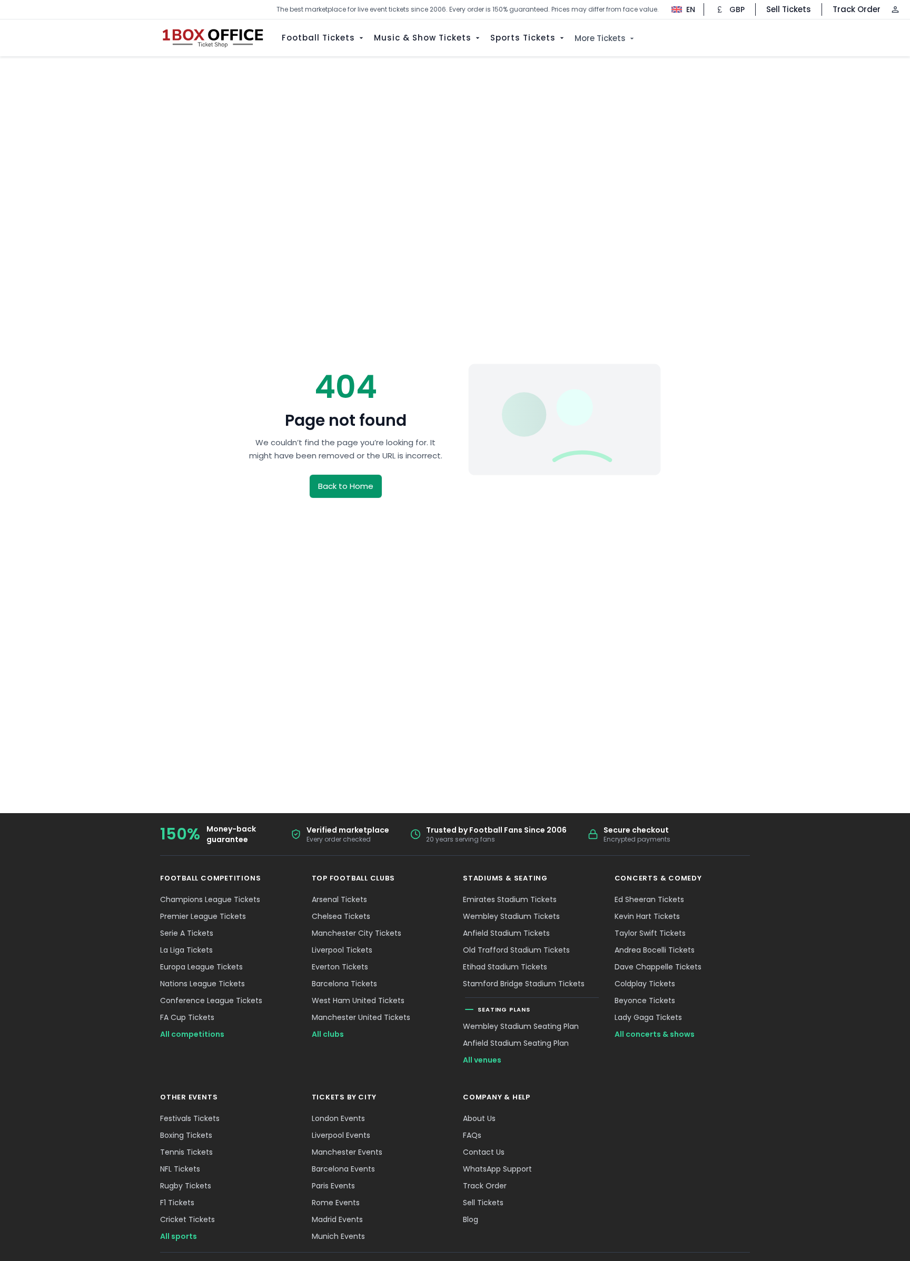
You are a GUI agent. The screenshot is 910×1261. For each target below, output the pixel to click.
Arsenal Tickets (339, 899)
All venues (482, 1060)
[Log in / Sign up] (895, 9)
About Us (479, 1118)
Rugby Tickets (185, 1185)
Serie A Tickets (186, 933)
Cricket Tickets (187, 1219)
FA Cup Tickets (187, 1017)
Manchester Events (347, 1152)
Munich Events (338, 1236)
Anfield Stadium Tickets (506, 933)
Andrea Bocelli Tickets (655, 950)
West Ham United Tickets (358, 1000)
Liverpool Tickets (342, 950)
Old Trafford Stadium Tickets (516, 950)
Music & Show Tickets (422, 37)
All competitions (192, 1034)
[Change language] (678, 9)
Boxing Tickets (186, 1135)
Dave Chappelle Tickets (658, 967)
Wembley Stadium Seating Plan (521, 1026)
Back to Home (345, 486)
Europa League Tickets (201, 967)
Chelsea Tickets (341, 916)
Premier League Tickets (203, 916)
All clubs (328, 1034)
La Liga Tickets (186, 950)
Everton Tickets (340, 967)
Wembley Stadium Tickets (511, 916)
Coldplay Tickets (645, 983)
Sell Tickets (788, 9)
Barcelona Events (343, 1169)
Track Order (857, 9)
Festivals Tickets (190, 1118)
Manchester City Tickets (356, 933)
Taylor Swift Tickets (650, 933)
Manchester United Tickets (361, 1017)
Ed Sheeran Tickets (649, 899)
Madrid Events (337, 1219)
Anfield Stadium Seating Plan (516, 1043)
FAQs (472, 1135)
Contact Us (484, 1152)
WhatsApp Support (497, 1169)
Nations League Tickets (202, 983)
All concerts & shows (655, 1034)
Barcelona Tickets (344, 983)
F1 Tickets (177, 1202)
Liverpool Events (341, 1135)
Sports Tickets (523, 37)
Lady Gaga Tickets (648, 1017)
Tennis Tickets (186, 1152)
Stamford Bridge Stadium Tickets (524, 983)
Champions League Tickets (210, 899)
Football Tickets (318, 37)
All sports (178, 1236)
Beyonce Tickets (645, 1000)
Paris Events (333, 1185)
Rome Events (336, 1202)
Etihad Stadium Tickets (505, 967)
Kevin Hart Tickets (647, 916)
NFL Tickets (180, 1169)
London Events (338, 1118)
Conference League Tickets (211, 1000)
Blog (470, 1219)
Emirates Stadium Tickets (510, 899)
